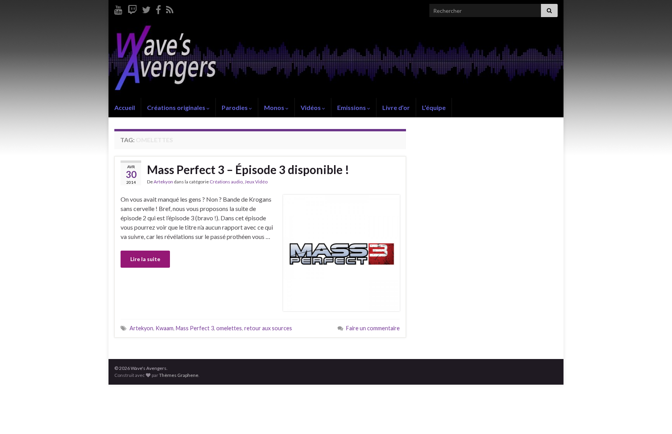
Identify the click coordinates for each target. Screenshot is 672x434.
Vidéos (311, 107)
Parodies (235, 107)
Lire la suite (145, 259)
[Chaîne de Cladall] (118, 8)
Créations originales (176, 107)
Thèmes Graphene (178, 375)
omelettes (229, 328)
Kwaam (164, 328)
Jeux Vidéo (256, 182)
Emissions (352, 107)
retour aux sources (268, 328)
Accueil (124, 107)
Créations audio (226, 182)
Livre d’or (396, 107)
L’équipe (434, 107)
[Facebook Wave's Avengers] (158, 8)
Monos (274, 107)
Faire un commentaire (373, 328)
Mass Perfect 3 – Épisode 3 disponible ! (248, 169)
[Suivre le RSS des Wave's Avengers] (169, 8)
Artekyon (163, 182)
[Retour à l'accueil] (336, 59)
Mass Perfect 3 (195, 328)
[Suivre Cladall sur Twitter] (146, 8)
